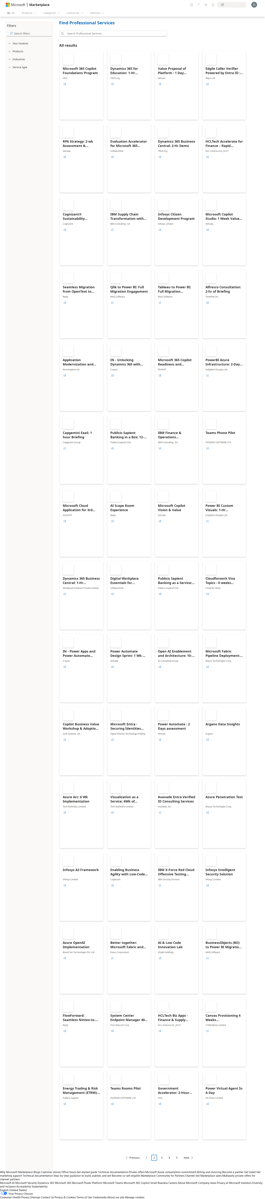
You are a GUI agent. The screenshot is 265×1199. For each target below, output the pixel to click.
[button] (62, 33)
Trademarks (100, 1197)
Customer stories (51, 1172)
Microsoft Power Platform (87, 1183)
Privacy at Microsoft (228, 1183)
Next (186, 1157)
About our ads (115, 1197)
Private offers (137, 1172)
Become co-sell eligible (126, 1175)
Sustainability (40, 1186)
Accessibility (23, 1186)
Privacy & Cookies (65, 1197)
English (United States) (13, 1190)
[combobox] (114, 33)
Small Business (159, 1183)
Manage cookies (134, 1197)
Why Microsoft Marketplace (16, 1172)
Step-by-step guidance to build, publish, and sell (82, 1175)
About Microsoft (187, 1183)
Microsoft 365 (63, 1183)
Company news (207, 1183)
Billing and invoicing (209, 1172)
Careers (172, 1183)
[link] (81, 85)
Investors (246, 1183)
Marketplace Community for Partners (162, 1175)
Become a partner (233, 1172)
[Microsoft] (15, 5)
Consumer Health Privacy (15, 1197)
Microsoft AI (7, 1183)
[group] (65, 83)
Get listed (250, 1172)
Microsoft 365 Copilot (137, 1183)
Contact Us (47, 1197)
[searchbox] (33, 33)
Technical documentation (113, 1172)
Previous (134, 1157)
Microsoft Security (26, 1183)
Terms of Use (84, 1197)
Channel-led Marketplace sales (203, 1175)
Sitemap (35, 1197)
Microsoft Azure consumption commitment (171, 1172)
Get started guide (87, 1172)
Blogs (37, 1172)
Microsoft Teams (113, 1183)
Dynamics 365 (45, 1183)
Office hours (68, 1172)
